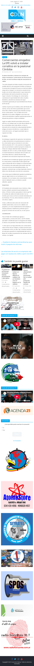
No (4, 430)
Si (3, 427)
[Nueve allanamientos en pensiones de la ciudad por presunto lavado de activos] (28, 265)
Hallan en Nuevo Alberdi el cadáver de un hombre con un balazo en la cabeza (17, 278)
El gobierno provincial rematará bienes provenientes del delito (6, 274)
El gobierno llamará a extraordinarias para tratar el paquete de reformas (16, 243)
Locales (4, 57)
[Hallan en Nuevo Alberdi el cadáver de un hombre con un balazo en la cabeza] (17, 265)
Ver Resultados (17, 440)
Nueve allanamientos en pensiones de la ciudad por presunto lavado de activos (27, 277)
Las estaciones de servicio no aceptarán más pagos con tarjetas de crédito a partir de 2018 (16, 253)
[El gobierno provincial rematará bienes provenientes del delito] (6, 265)
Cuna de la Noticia (18, 72)
